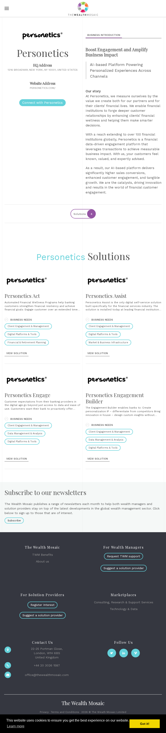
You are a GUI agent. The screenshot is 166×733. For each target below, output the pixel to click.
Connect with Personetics (42, 103)
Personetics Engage (27, 394)
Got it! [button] (144, 723)
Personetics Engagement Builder (115, 398)
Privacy (44, 712)
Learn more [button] (15, 726)
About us (42, 561)
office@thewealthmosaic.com (47, 675)
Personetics (60, 257)
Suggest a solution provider (124, 568)
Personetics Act (22, 295)
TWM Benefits (42, 554)
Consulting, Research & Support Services (123, 602)
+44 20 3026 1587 (47, 665)
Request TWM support (123, 556)
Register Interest (42, 605)
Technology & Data (123, 609)
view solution (16, 353)
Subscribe (14, 520)
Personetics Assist (106, 295)
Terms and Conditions (65, 712)
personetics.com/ (42, 87)
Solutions (82, 214)
